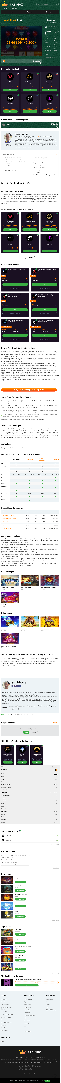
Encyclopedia (4, 1030)
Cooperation (49, 999)
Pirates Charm (6, 521)
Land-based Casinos (29, 1015)
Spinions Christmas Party (9, 515)
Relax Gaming (24, 630)
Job (47, 1007)
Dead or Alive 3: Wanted (20, 938)
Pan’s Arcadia (18, 929)
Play (10, 90)
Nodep (3, 275)
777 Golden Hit (55, 459)
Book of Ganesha (19, 955)
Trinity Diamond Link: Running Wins (23, 946)
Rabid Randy (18, 885)
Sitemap (26, 1029)
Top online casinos (6, 1017)
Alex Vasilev (14, 714)
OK (47, 1080)
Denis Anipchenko (8, 145)
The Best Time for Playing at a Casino (11, 860)
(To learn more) (40, 1080)
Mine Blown (17, 877)
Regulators (27, 1023)
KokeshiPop (29, 459)
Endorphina (17, 957)
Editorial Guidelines (51, 1010)
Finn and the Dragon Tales (21, 894)
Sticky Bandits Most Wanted (9, 518)
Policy (47, 1004)
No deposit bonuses (6, 1022)
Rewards (3, 1025)
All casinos (30, 257)
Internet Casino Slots (7, 857)
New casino (4, 999)
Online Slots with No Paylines (9, 862)
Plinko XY (17, 911)
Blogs (2, 1041)
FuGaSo (16, 948)
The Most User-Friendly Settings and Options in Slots (15, 855)
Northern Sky (6, 525)
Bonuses (48, 12)
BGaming (3, 647)
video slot (37, 136)
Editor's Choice (6, 326)
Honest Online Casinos (7, 1014)
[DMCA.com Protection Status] (28, 1069)
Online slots (4, 1011)
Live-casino (27, 1010)
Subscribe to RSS (30, 1074)
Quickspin (3, 589)
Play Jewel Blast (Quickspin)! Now (29, 390)
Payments (26, 1002)
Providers (3, 1028)
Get (15, 284)
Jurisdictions (27, 1021)
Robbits (17, 963)
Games (29, 12)
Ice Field (17, 903)
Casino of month (28, 999)
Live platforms (27, 1031)
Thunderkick (17, 931)
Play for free (21, 882)
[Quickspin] (56, 770)
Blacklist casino (5, 1002)
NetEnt (16, 878)
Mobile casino (27, 1007)
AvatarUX (3, 630)
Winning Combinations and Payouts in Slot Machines (15, 865)
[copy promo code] (12, 86)
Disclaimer (49, 1002)
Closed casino (5, 1004)
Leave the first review (50, 22)
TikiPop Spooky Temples (42, 459)
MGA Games (43, 630)
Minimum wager (36, 326)
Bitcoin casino (27, 1004)
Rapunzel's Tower (7, 528)
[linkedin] (12, 686)
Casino (11, 12)
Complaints (27, 1012)
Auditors (26, 1026)
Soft (25, 1018)
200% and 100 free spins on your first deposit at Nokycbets (29, 979)
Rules (2, 1020)
